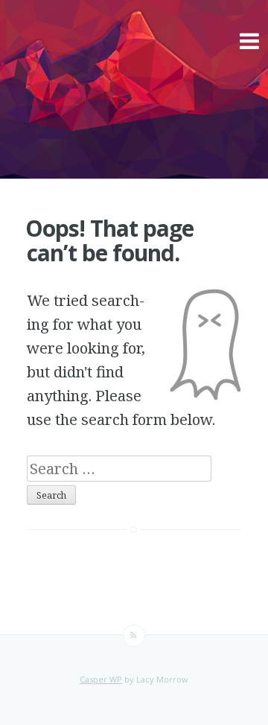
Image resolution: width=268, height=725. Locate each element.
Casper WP (101, 679)
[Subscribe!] (134, 636)
